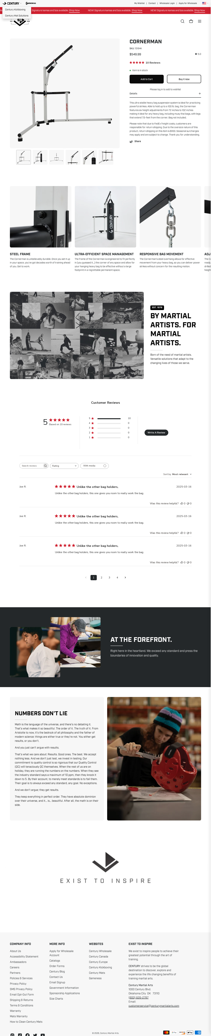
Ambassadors (18, 962)
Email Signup (57, 982)
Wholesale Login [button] (167, 3)
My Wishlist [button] (139, 3)
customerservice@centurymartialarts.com (154, 1006)
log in (160, 89)
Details (133, 93)
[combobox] (64, 466)
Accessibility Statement (24, 956)
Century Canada (98, 956)
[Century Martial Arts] (20, 21)
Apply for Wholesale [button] (188, 3)
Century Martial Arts (109, 1033)
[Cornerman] (23, 157)
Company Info (20, 944)
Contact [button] (152, 3)
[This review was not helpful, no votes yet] (188, 503)
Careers (14, 967)
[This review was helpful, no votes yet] (182, 503)
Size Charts (56, 998)
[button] (31, 3)
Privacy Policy (18, 983)
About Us (15, 951)
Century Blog (57, 971)
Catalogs (54, 960)
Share (138, 141)
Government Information (64, 988)
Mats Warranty (19, 1016)
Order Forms (56, 966)
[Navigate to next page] (125, 577)
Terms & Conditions (21, 1005)
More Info (57, 944)
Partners (15, 973)
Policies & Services (21, 978)
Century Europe (98, 962)
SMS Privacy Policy (21, 989)
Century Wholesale (100, 951)
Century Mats (97, 973)
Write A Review (156, 432)
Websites (96, 944)
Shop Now (49, 10)
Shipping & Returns (21, 1000)
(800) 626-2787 (139, 997)
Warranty (15, 1011)
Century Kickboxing (15, 9)
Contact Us (56, 977)
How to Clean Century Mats (26, 1021)
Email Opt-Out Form (22, 994)
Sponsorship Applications (64, 993)
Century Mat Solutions (16, 15)
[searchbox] (31, 465)
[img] (198, 54)
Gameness (95, 978)
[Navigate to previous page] (86, 577)
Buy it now (184, 79)
